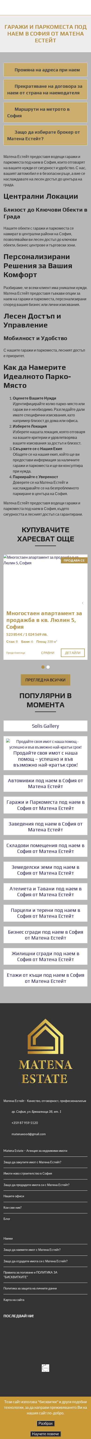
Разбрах (45, 1423)
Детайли (72, 653)
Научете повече (45, 1434)
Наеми (8, 1238)
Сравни (47, 653)
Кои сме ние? (13, 1207)
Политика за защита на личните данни (30, 1288)
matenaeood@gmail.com (29, 1134)
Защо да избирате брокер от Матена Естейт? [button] (43, 135)
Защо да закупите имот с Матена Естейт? (32, 1162)
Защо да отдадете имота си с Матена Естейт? (36, 1261)
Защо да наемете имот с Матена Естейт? (32, 1250)
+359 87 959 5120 (25, 1123)
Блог (7, 1219)
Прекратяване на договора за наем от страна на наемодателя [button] (44, 89)
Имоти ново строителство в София (28, 1173)
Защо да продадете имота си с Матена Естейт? (37, 1185)
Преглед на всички (45, 680)
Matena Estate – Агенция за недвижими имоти (35, 1151)
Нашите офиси (14, 1196)
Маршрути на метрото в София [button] (38, 112)
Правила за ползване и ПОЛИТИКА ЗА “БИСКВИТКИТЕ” (30, 1274)
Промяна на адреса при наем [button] (47, 69)
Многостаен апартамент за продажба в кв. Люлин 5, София (44, 620)
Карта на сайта (14, 1300)
